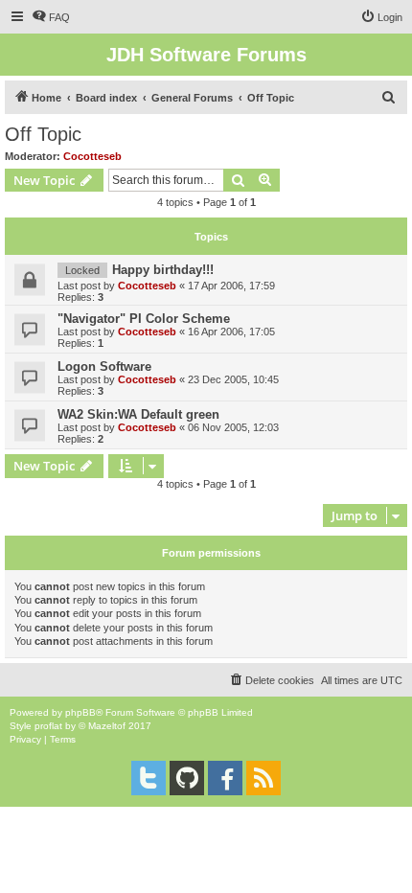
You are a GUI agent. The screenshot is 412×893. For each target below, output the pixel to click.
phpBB (80, 712)
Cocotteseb (92, 156)
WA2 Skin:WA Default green (138, 414)
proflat (48, 726)
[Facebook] (225, 778)
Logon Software (104, 366)
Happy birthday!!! (163, 270)
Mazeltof (107, 726)
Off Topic (43, 134)
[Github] (187, 778)
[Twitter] (148, 778)
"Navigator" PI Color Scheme (143, 318)
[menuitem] (51, 17)
